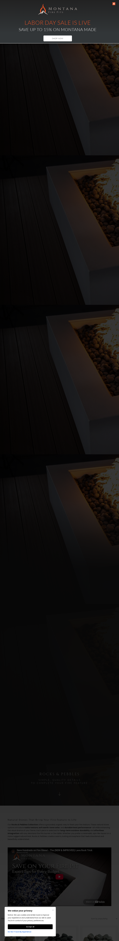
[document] (59, 470)
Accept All (30, 927)
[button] (113, 3)
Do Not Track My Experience (19, 932)
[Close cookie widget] (53, 910)
